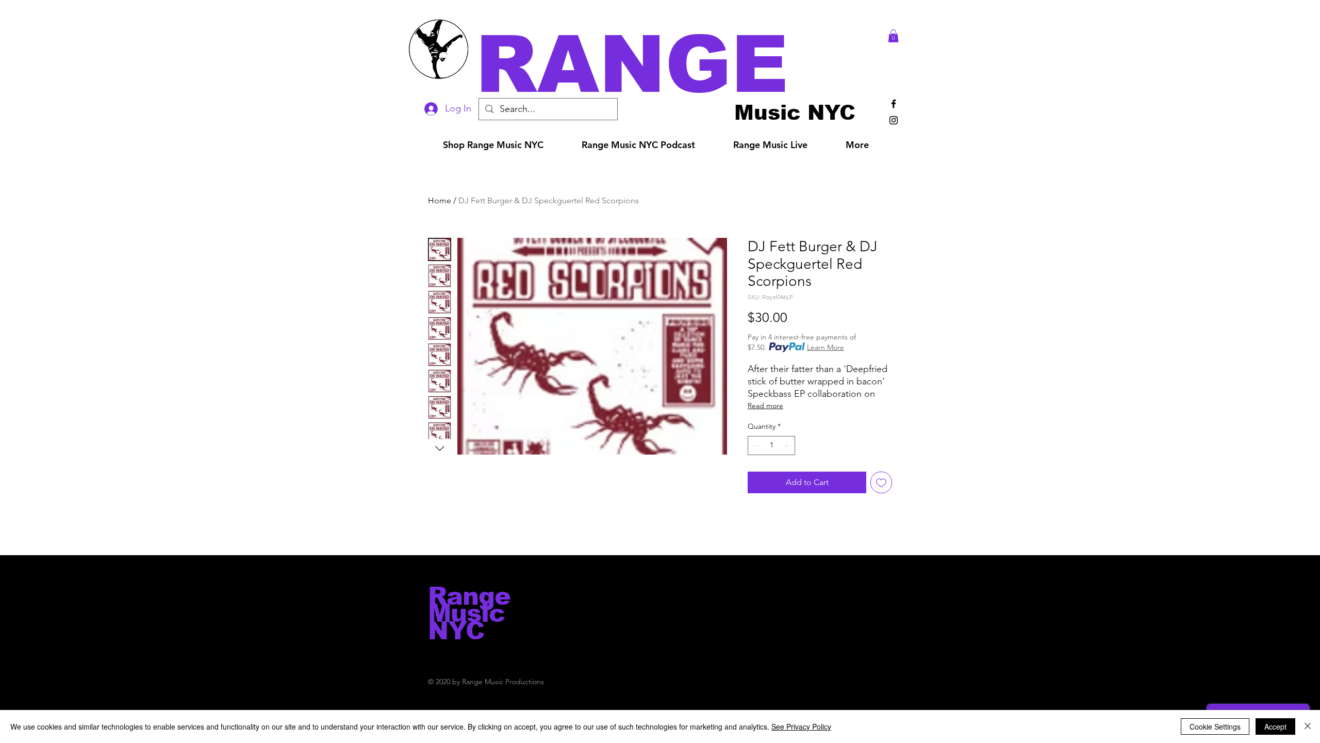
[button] (674, 64)
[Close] (1307, 726)
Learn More (825, 347)
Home (439, 200)
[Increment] (787, 446)
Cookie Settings (1215, 726)
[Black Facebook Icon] (893, 103)
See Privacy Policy (801, 726)
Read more (765, 405)
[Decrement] (755, 446)
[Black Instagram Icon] (893, 120)
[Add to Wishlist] (881, 482)
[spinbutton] (771, 446)
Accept (1275, 726)
